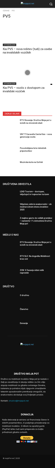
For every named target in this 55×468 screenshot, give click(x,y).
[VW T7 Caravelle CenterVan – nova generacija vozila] (10, 139)
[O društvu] (10, 296)
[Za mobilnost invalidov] (27, 3)
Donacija (24, 323)
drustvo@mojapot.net (19, 400)
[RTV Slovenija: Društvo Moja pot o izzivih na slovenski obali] (10, 124)
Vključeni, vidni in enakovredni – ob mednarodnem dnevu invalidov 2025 (35, 207)
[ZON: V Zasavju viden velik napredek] (10, 272)
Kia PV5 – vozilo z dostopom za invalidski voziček (23, 89)
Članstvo (24, 309)
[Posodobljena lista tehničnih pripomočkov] (10, 152)
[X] (18, 464)
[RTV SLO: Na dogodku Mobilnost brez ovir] (10, 258)
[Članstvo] (10, 310)
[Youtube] (24, 464)
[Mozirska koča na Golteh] (10, 166)
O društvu (24, 295)
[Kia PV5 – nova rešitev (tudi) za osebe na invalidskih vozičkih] (27, 33)
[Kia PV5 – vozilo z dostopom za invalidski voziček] (27, 72)
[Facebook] (5, 464)
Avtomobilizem (9, 45)
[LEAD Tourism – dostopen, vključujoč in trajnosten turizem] (10, 194)
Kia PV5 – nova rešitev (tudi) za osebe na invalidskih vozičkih (27, 50)
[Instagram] (11, 464)
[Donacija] (10, 324)
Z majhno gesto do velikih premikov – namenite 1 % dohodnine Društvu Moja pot (36, 221)
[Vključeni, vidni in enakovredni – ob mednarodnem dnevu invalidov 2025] (10, 208)
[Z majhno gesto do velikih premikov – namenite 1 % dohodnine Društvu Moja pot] (10, 222)
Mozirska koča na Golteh (31, 162)
